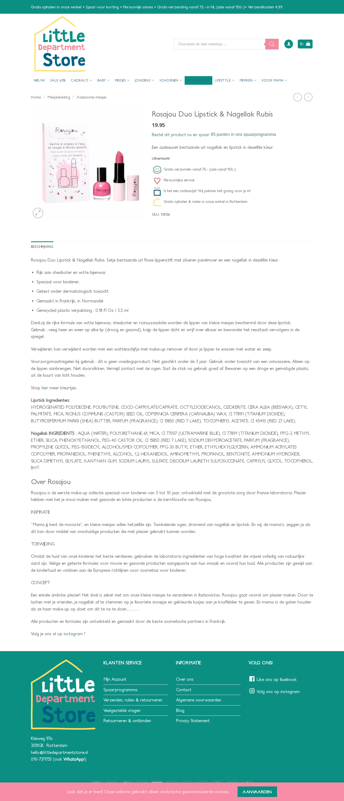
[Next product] (297, 97)
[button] (288, 44)
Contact (183, 689)
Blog (180, 710)
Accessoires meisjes (91, 97)
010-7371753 (41, 759)
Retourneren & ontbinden (127, 720)
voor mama (272, 80)
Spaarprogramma (120, 689)
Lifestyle (223, 80)
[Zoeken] (272, 44)
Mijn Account (114, 679)
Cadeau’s (79, 80)
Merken (246, 80)
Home (36, 97)
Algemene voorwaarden (198, 699)
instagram (74, 633)
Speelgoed (196, 80)
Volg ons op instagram (278, 691)
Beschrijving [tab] (42, 247)
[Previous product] (308, 97)
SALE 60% (58, 80)
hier (45, 387)
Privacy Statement (193, 720)
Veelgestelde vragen (122, 710)
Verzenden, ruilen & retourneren (132, 699)
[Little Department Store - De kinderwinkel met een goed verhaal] (98, 44)
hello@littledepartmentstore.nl (59, 752)
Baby (101, 80)
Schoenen (168, 80)
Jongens (142, 80)
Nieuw (39, 80)
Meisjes (120, 80)
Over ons (185, 679)
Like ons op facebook (277, 679)
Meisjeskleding (59, 97)
